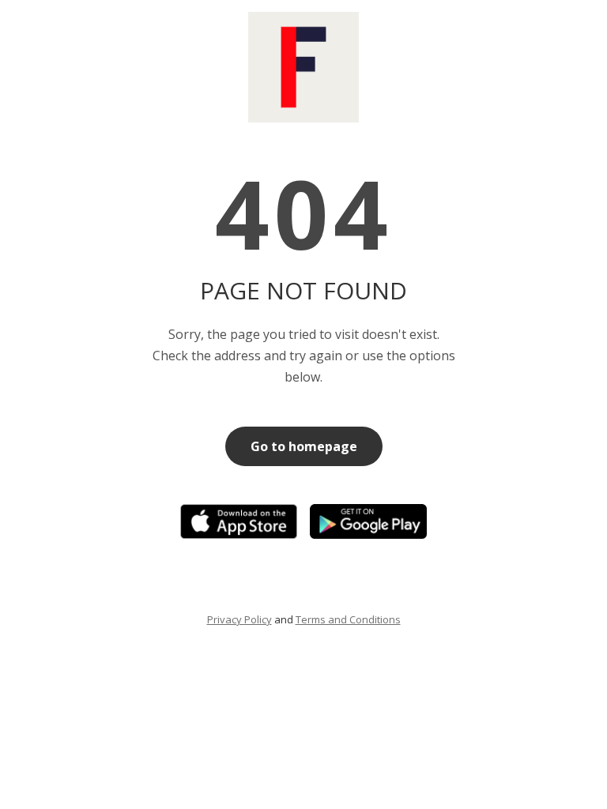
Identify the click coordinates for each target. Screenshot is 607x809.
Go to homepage (304, 446)
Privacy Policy (239, 619)
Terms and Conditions (348, 619)
